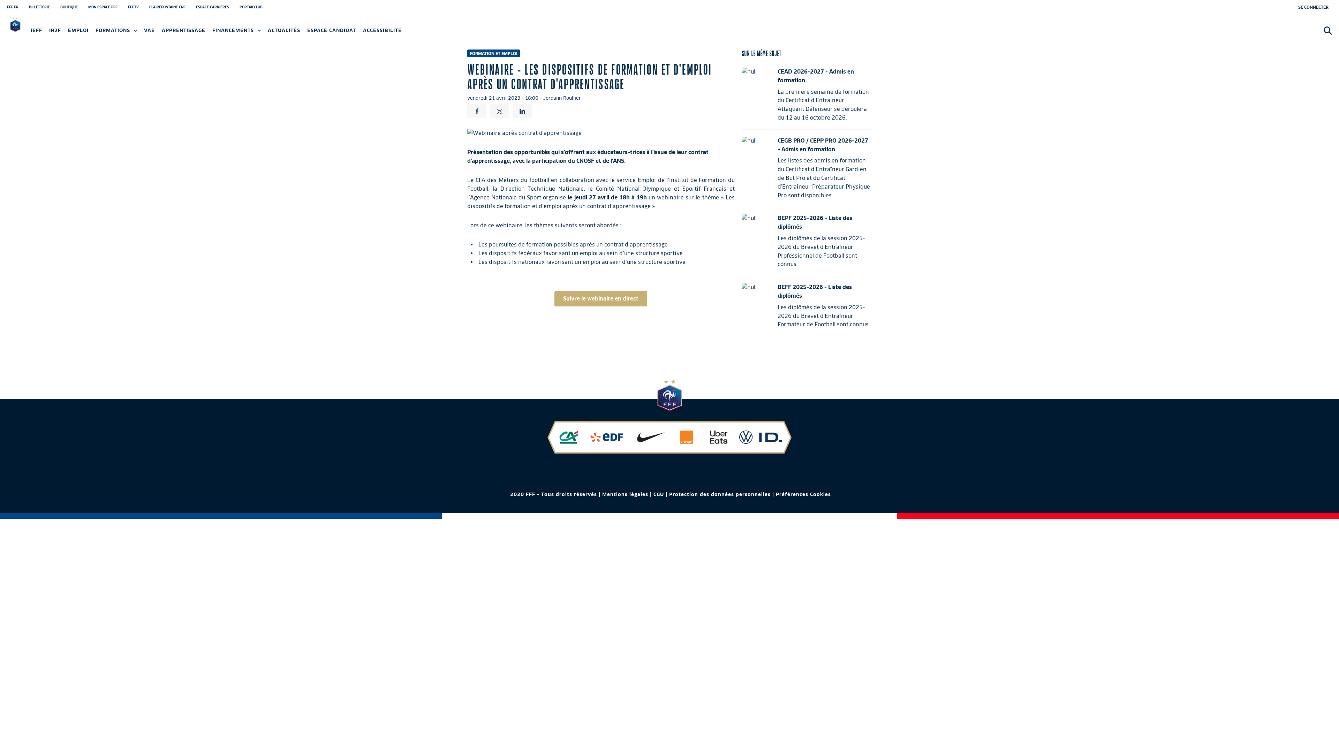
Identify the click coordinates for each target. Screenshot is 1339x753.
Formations (114, 30)
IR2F (55, 30)
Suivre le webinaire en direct (600, 298)
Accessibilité (382, 30)
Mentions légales (625, 494)
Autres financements (156, 33)
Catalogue (44, 33)
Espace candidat (331, 30)
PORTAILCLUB (251, 7)
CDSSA (432, 33)
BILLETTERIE (39, 7)
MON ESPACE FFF (103, 7)
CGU (658, 494)
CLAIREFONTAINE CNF (167, 7)
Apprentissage (183, 30)
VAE (149, 30)
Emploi (78, 30)
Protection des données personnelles (720, 494)
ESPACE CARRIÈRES (212, 7)
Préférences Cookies (803, 494)
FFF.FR (12, 7)
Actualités (284, 30)
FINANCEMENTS (234, 30)
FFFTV (133, 7)
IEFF (36, 30)
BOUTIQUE (69, 7)
